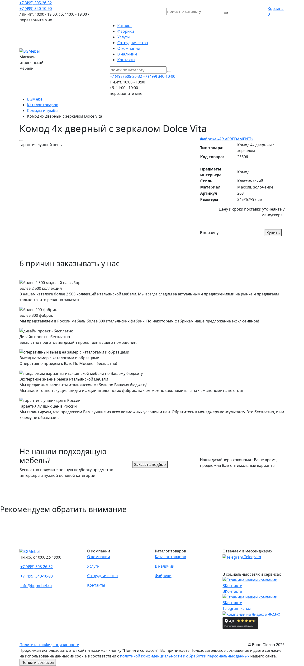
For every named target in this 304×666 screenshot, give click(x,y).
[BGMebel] (29, 50)
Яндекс (273, 614)
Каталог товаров (170, 556)
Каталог (124, 25)
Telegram (252, 556)
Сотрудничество (132, 42)
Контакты (126, 59)
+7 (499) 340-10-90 (35, 8)
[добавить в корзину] (21, 140)
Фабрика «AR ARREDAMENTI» (226, 139)
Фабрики (125, 31)
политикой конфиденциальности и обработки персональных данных (184, 656)
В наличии (127, 54)
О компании (128, 48)
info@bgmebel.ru (36, 585)
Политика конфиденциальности (49, 644)
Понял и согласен (37, 662)
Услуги (123, 37)
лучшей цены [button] (40, 144)
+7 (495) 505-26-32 (35, 2)
